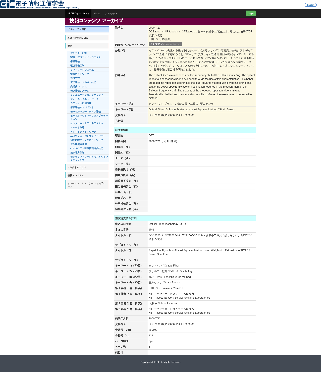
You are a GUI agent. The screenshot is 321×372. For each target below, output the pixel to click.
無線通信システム (79, 90)
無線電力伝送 (77, 152)
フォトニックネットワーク (84, 98)
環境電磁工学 (77, 65)
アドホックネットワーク (83, 131)
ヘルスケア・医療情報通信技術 (86, 148)
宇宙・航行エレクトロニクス (85, 57)
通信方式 (75, 78)
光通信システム (78, 86)
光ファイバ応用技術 (80, 103)
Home (97, 13)
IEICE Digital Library (78, 13)
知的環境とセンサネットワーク (86, 139)
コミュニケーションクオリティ (86, 94)
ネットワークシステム (82, 69)
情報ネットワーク (79, 73)
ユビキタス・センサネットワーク (87, 135)
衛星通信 (75, 61)
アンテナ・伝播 (78, 53)
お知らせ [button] (110, 13)
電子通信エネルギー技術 (83, 82)
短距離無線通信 (78, 144)
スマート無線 (77, 127)
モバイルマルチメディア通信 (85, 111)
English (310, 4)
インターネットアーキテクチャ (86, 123)
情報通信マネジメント (82, 107)
